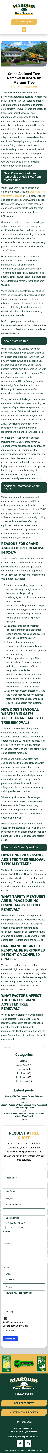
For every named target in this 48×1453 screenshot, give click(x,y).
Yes (11, 1228)
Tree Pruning (22, 1073)
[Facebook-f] (20, 1443)
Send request (10, 1339)
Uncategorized (21, 1081)
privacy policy (24, 1394)
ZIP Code (6, 1267)
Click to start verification (15, 1325)
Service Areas (17, 87)
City (4, 1255)
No (22, 1228)
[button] (24, 29)
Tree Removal (22, 1077)
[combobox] (22, 1047)
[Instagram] (28, 1443)
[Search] (45, 1047)
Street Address (8, 1243)
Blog (22, 1061)
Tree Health (23, 1069)
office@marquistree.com (24, 1436)
